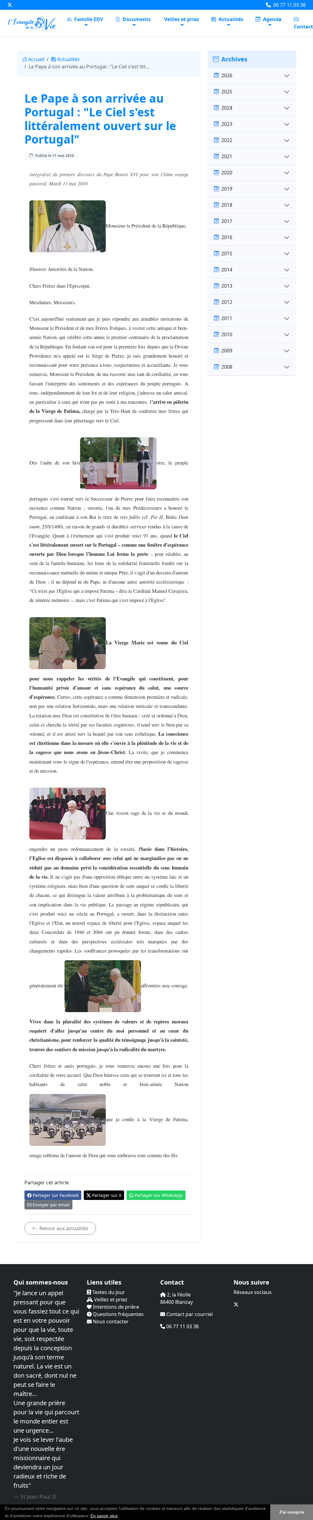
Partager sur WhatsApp (159, 1195)
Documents (136, 19)
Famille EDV (88, 19)
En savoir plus (104, 1515)
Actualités (230, 19)
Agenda (272, 19)
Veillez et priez (181, 19)
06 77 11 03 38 (289, 5)
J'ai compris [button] (291, 1512)
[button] (120, 1516)
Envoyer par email (51, 1205)
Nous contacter (110, 1321)
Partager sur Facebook (56, 1195)
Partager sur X (106, 1195)
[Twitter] (9, 5)
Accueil (36, 59)
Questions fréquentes (118, 1314)
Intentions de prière (115, 1306)
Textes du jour (108, 1292)
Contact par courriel (189, 1314)
